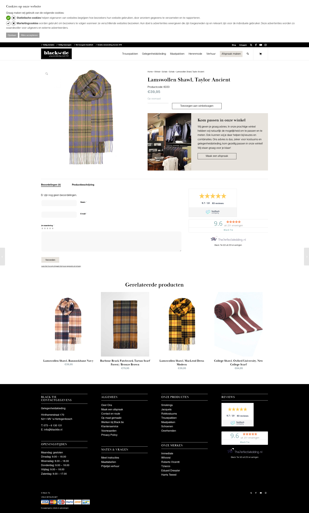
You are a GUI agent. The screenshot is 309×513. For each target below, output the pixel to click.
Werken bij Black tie (112, 422)
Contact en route (110, 413)
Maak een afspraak (217, 156)
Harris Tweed (168, 474)
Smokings (167, 405)
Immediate (167, 453)
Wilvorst (165, 457)
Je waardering (47, 225)
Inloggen (243, 45)
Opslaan (12, 35)
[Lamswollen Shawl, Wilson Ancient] (306, 256)
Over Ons (106, 405)
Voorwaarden (109, 430)
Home (150, 72)
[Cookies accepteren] (8, 18)
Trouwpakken (169, 418)
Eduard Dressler (170, 470)
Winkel (157, 72)
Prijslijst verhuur (110, 466)
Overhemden (168, 430)
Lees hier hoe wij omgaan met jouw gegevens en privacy (61, 266)
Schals (164, 72)
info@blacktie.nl (53, 429)
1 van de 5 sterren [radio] (42, 228)
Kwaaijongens (46, 508)
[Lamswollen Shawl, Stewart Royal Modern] (2, 256)
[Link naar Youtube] (260, 44)
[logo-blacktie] (56, 53)
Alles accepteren (29, 35)
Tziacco (165, 466)
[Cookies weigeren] (13, 18)
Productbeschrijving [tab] (83, 184)
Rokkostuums (169, 413)
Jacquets (166, 409)
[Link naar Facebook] (255, 44)
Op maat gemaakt (111, 418)
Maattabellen (108, 462)
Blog (234, 45)
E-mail (83, 214)
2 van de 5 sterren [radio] (43, 228)
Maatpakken (168, 422)
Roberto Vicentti (170, 462)
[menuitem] (234, 45)
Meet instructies (110, 457)
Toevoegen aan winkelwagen (196, 106)
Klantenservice (109, 426)
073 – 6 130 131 (53, 425)
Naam (83, 202)
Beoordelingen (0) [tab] (51, 184)
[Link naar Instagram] (265, 44)
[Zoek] (248, 53)
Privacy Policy (109, 435)
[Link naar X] (251, 44)
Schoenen (167, 426)
